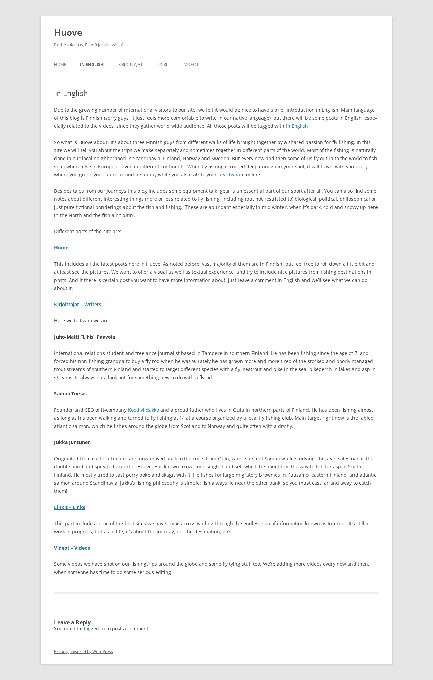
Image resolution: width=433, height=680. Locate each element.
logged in (94, 628)
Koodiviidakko (143, 410)
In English (92, 64)
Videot (191, 64)
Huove (68, 32)
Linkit (163, 64)
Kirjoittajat (130, 64)
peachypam (231, 174)
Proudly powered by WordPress (83, 651)
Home (60, 64)
